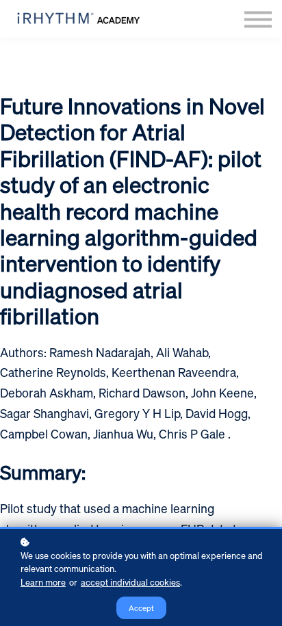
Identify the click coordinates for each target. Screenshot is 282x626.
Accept (141, 608)
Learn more (43, 582)
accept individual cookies (130, 582)
